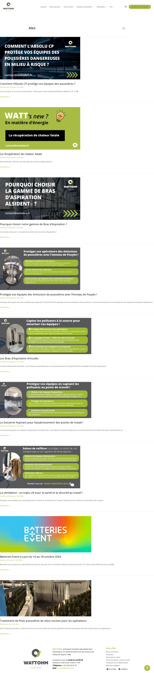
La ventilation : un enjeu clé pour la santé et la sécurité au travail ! (41, 492)
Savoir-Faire (68, 7)
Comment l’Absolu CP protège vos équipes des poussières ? (37, 84)
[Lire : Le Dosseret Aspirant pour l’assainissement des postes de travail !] (45, 400)
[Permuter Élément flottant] (147, 668)
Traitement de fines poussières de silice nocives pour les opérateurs (43, 621)
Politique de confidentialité (117, 662)
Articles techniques (7, 87)
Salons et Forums (7, 560)
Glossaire (109, 654)
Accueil (43, 7)
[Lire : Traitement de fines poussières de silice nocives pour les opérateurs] (45, 598)
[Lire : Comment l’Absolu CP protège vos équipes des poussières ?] (40, 58)
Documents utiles (113, 657)
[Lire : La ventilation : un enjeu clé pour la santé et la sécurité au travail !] (40, 467)
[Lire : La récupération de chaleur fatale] (40, 128)
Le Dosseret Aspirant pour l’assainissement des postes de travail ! (41, 422)
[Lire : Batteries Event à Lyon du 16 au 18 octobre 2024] (45, 534)
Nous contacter (112, 652)
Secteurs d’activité (84, 7)
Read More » (5, 96)
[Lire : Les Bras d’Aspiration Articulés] (45, 336)
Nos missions (55, 7)
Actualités (101, 7)
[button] (92, 7)
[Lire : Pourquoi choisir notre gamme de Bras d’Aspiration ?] (40, 198)
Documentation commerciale (118, 660)
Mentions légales (113, 665)
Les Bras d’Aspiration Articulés (19, 358)
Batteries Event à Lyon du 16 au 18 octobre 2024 (30, 556)
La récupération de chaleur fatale (21, 154)
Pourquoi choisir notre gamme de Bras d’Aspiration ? (33, 224)
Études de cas (5, 624)
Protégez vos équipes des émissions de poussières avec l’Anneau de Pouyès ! (48, 294)
